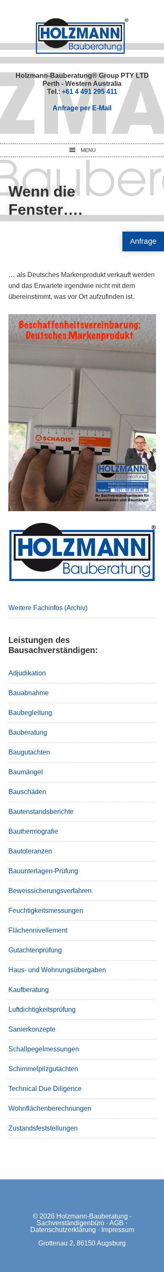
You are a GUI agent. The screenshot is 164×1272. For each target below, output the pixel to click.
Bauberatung (27, 732)
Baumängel (25, 772)
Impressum (117, 1229)
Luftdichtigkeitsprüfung (42, 1009)
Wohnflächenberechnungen (49, 1108)
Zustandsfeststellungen (43, 1128)
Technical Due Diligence (45, 1088)
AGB (116, 1223)
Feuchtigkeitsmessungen (45, 910)
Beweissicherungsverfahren (50, 890)
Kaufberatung (28, 989)
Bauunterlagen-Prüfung (43, 871)
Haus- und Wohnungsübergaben (57, 969)
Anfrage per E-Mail (82, 108)
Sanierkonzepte (32, 1029)
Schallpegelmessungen (43, 1049)
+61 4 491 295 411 (89, 91)
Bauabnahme (28, 692)
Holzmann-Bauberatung (82, 36)
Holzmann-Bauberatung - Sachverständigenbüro (84, 1220)
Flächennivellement (37, 930)
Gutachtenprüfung (35, 950)
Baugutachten (29, 752)
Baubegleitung (30, 712)
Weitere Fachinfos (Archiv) (47, 607)
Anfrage (143, 241)
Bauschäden (27, 791)
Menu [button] (88, 150)
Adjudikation (27, 673)
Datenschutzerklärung (63, 1229)
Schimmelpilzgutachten (43, 1068)
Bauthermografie (33, 831)
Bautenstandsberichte (41, 811)
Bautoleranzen (30, 851)
